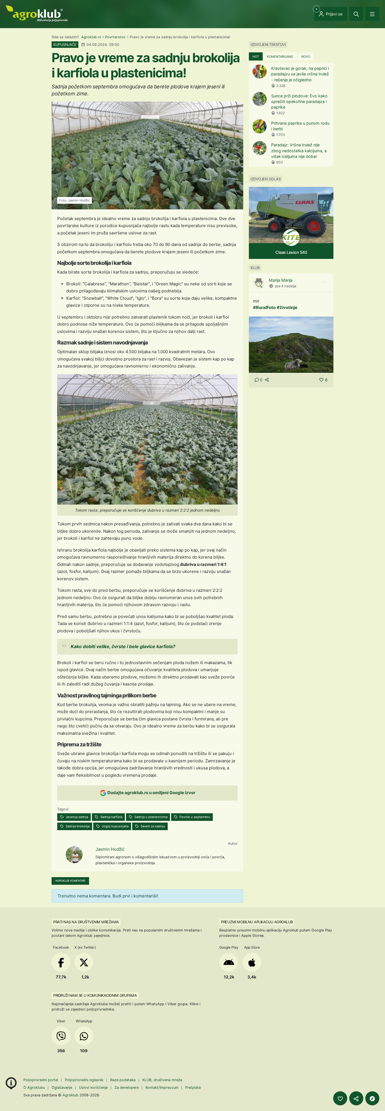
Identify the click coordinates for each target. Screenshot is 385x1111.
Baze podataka (123, 1080)
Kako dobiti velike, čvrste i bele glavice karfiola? (123, 646)
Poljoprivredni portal (41, 1080)
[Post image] (291, 344)
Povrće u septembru (194, 817)
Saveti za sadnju (152, 826)
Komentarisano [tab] (280, 57)
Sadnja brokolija (77, 826)
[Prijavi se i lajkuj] (340, 1098)
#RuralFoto (264, 307)
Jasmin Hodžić (110, 849)
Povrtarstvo (115, 37)
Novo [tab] (305, 57)
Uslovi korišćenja (93, 1087)
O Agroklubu (34, 1087)
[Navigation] (372, 14)
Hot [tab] (256, 57)
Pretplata (193, 1087)
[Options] (324, 281)
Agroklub (70, 1095)
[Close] (356, 14)
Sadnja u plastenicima (150, 817)
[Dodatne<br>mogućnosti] (372, 1098)
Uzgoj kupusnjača (115, 826)
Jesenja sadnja (76, 817)
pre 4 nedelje (285, 286)
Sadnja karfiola (110, 817)
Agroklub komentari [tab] (70, 880)
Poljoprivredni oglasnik (85, 1080)
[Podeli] (356, 1098)
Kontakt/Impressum (161, 1087)
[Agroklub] (37, 13)
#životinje (287, 307)
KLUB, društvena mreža (162, 1080)
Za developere (126, 1087)
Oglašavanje (62, 1087)
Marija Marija (281, 280)
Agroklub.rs (91, 37)
